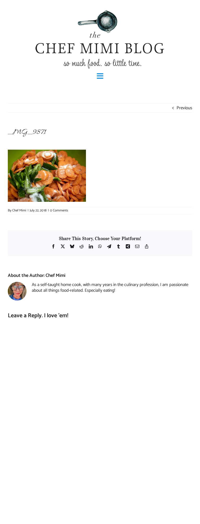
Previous (184, 108)
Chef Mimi (19, 210)
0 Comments (59, 210)
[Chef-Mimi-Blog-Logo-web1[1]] (100, 9)
